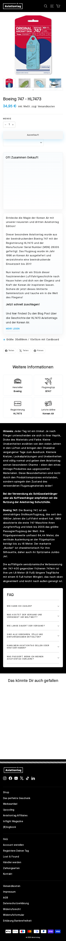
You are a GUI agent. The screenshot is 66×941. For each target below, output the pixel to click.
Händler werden (12, 862)
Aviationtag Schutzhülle (35, 502)
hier (14, 313)
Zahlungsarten (11, 868)
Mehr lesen (13, 329)
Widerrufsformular (13, 915)
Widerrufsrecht (12, 909)
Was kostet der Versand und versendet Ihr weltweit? (24, 616)
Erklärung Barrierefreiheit (17, 921)
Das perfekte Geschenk (16, 798)
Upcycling (8, 810)
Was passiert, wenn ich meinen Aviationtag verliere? (25, 658)
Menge (7, 119)
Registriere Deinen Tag (16, 851)
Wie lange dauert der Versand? (26, 626)
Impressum (9, 892)
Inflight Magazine (13, 821)
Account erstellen (13, 845)
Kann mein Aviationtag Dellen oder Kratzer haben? (28, 647)
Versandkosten (46, 106)
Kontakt (7, 874)
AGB (5, 898)
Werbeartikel (10, 804)
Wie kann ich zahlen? (19, 606)
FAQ (5, 839)
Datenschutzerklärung (16, 903)
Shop (6, 792)
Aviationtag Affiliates (15, 815)
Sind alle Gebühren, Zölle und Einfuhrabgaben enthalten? (25, 635)
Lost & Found (11, 857)
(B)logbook (9, 827)
